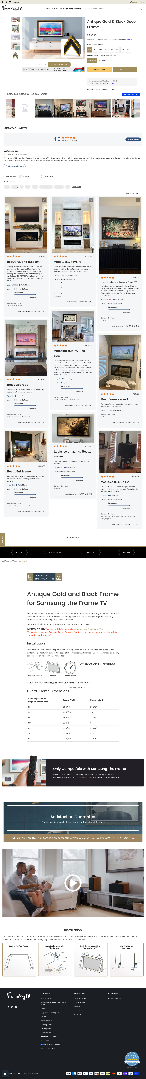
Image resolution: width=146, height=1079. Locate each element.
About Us (77, 1014)
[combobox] (32, 176)
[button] (9, 108)
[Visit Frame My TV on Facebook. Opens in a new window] (3, 2)
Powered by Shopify (30, 1073)
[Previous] (23, 38)
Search (43, 1009)
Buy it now (125, 69)
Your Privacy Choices (52, 1045)
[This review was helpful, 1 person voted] (132, 422)
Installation (91, 552)
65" (112, 50)
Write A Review (133, 139)
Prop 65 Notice (23, 561)
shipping (15, 187)
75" (117, 50)
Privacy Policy (46, 1033)
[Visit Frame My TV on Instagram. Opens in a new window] (6, 2)
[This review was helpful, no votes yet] (39, 311)
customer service (46, 187)
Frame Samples (79, 1002)
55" (106, 50)
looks (68, 187)
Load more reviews (73, 538)
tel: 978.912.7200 (47, 998)
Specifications (55, 552)
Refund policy (46, 1028)
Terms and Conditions (49, 1037)
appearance (59, 187)
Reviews (127, 552)
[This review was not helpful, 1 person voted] (136, 422)
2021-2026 (92, 61)
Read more (14, 281)
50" (101, 50)
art (22, 187)
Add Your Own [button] (132, 95)
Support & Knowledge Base (50, 1013)
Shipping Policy (46, 1025)
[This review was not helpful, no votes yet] (43, 311)
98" (129, 50)
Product (19, 552)
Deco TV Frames (80, 998)
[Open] (5, 1073)
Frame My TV (17, 1073)
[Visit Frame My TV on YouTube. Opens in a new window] (10, 2)
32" (90, 50)
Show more (76, 187)
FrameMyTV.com (85, 777)
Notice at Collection (48, 1049)
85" (123, 50)
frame (28, 187)
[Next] (83, 38)
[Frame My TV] (12, 9)
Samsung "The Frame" (90, 629)
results (35, 187)
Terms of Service (47, 1021)
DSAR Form (45, 1041)
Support (77, 1010)
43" (95, 50)
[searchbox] (11, 176)
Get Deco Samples (114, 998)
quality (6, 187)
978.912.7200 (18, 2)
